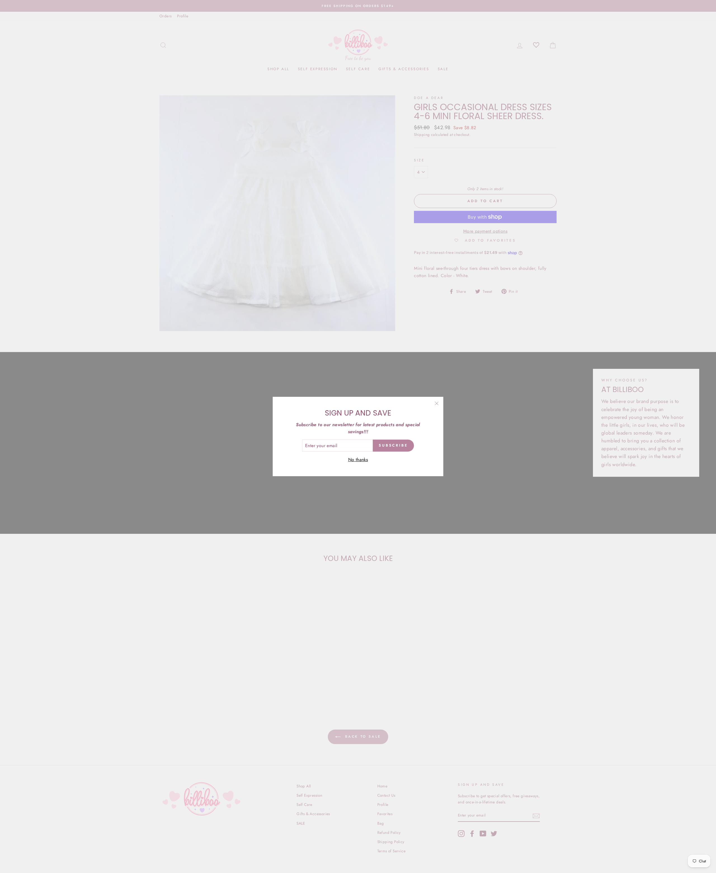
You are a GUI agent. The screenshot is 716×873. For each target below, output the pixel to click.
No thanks (358, 459)
